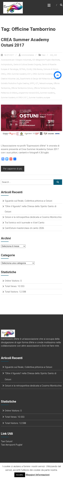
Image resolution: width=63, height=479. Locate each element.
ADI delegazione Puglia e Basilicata (46, 60)
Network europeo (45, 83)
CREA (3, 74)
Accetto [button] (19, 475)
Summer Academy (47, 93)
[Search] (58, 182)
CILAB (28, 69)
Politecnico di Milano (9, 93)
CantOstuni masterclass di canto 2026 (24, 228)
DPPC (32, 83)
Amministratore (27, 55)
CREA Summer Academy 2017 (19, 74)
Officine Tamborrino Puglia (44, 88)
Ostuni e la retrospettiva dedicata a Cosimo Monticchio (33, 217)
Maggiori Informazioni (38, 474)
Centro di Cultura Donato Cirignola (27, 64)
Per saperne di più (12, 168)
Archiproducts (6, 64)
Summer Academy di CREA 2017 (14, 98)
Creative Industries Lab (10, 79)
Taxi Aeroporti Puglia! (11, 444)
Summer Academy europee (39, 98)
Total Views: (11, 286)
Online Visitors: (12, 280)
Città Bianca (37, 69)
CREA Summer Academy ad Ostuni (47, 74)
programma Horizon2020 (29, 93)
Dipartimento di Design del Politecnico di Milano (39, 79)
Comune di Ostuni (50, 69)
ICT (36, 83)
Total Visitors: (12, 291)
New (43, 55)
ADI (51, 55)
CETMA (22, 69)
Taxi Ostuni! (6, 441)
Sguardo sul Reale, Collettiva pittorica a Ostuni (28, 200)
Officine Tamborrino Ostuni (22, 88)
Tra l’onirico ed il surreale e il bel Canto (24, 222)
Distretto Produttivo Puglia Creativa (15, 83)
